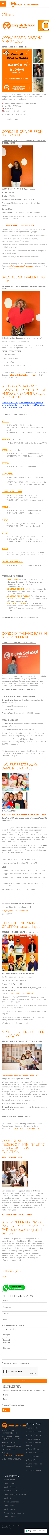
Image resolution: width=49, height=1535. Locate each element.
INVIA (24, 1381)
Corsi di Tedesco (34, 1432)
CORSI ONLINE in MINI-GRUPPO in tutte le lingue (21, 925)
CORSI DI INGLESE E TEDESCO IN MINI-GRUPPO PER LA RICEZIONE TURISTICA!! (23, 1146)
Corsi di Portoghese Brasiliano (34, 1444)
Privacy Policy (6, 1528)
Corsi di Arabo (33, 1456)
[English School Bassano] (25, 4)
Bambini (6, 1342)
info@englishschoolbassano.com (21, 266)
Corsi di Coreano (34, 1470)
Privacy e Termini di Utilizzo (13, 1405)
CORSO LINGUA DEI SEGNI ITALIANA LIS (23, 133)
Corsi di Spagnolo (35, 1439)
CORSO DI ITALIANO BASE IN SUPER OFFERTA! (24, 635)
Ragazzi (6, 1340)
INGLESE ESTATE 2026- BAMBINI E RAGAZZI (20, 766)
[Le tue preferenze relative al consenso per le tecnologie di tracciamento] (35, 1531)
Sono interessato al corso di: (13, 1325)
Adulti (5, 1338)
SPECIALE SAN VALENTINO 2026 (23, 279)
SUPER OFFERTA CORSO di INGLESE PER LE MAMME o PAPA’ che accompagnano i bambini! (23, 1227)
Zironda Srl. (16, 1526)
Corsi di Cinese (33, 1449)
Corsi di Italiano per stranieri (34, 1465)
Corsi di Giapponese (35, 1453)
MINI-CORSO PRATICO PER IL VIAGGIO (23, 1034)
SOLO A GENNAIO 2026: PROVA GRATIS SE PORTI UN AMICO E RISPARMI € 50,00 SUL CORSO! (24, 391)
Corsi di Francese (34, 1435)
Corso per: (6, 1335)
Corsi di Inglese (33, 1428)
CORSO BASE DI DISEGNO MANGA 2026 (22, 39)
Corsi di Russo (33, 1460)
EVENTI (6, 1276)
